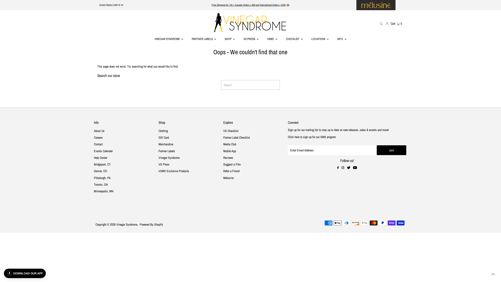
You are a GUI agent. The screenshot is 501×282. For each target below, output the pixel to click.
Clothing (163, 131)
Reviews (228, 157)
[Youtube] (355, 168)
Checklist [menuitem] (293, 39)
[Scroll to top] (493, 274)
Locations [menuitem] (318, 39)
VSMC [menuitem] (271, 39)
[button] (25, 273)
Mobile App (229, 151)
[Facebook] (338, 168)
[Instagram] (343, 168)
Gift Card (164, 137)
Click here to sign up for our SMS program (312, 137)
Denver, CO (100, 171)
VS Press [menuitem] (249, 39)
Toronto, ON (101, 184)
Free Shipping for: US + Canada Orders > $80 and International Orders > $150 (249, 5)
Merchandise (166, 144)
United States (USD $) (110, 5)
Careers (98, 137)
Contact (98, 144)
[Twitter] (348, 168)
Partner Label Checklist (236, 137)
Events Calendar (103, 151)
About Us (99, 131)
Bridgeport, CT (102, 164)
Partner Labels (202, 39)
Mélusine (228, 178)
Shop (228, 39)
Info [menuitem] (340, 39)
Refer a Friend (231, 171)
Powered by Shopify (151, 224)
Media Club (229, 144)
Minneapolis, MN (103, 191)
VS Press (164, 164)
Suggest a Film (232, 164)
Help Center (100, 157)
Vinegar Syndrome (167, 39)
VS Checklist (230, 131)
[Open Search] (381, 23)
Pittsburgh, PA (102, 178)
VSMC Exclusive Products (174, 171)
